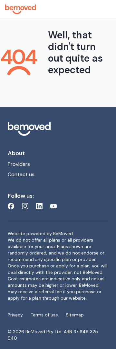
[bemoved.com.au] (58, 129)
